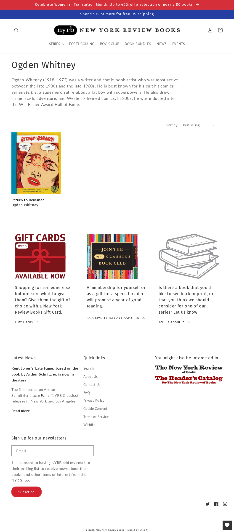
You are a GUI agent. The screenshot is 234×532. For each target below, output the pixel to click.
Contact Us (92, 384)
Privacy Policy (93, 400)
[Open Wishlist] (227, 525)
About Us (90, 376)
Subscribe (26, 492)
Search (88, 368)
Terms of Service (96, 417)
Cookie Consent (95, 408)
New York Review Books (110, 529)
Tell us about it (171, 322)
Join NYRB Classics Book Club (113, 318)
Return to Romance (27, 200)
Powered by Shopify (137, 529)
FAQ (86, 392)
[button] (16, 30)
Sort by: (172, 125)
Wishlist (89, 425)
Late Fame (41, 395)
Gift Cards (24, 322)
